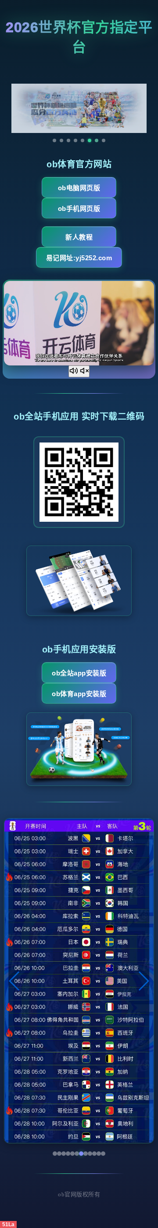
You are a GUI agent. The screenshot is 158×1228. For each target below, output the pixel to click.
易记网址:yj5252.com (79, 258)
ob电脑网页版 (79, 188)
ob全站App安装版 (79, 673)
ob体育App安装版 (79, 693)
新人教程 (79, 237)
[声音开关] (79, 371)
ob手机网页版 (79, 208)
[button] (15, 981)
